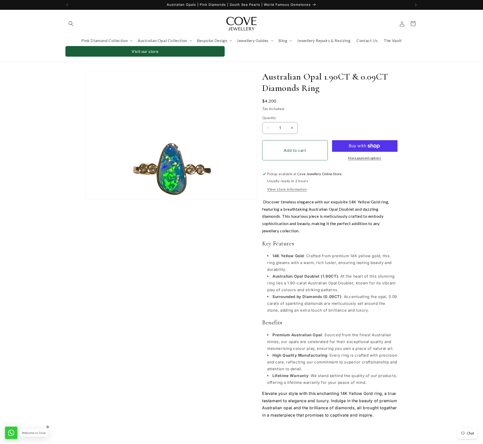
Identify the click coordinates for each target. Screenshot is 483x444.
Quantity (269, 118)
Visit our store (145, 51)
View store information (287, 189)
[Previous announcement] (67, 5)
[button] (70, 23)
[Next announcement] (415, 5)
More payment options (364, 158)
